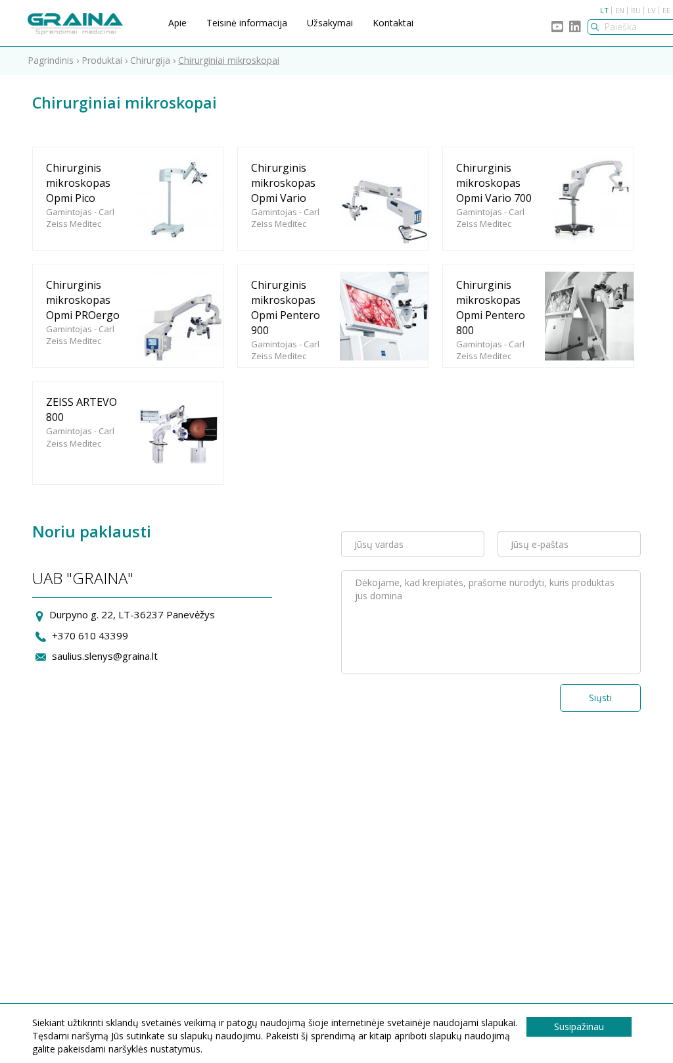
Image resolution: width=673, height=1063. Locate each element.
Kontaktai (393, 22)
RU (636, 10)
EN (619, 10)
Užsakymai (330, 22)
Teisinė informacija (246, 22)
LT (604, 10)
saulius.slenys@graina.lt (105, 655)
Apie (177, 22)
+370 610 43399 (90, 635)
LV (651, 10)
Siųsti (600, 697)
